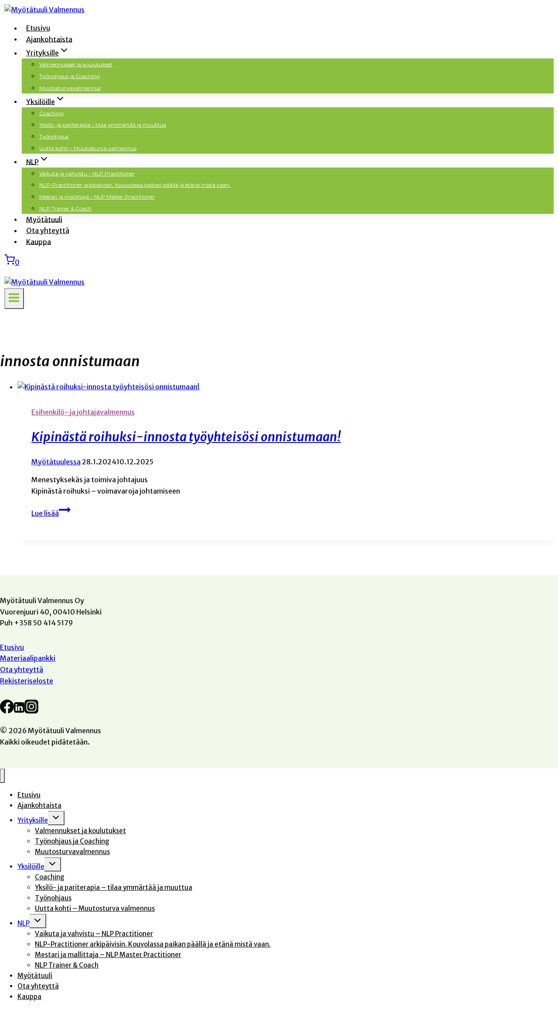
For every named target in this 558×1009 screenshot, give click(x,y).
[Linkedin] (19, 710)
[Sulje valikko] (2, 776)
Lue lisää (51, 513)
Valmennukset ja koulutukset (75, 64)
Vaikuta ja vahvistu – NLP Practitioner (87, 173)
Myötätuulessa (56, 461)
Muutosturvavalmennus (70, 88)
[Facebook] (7, 710)
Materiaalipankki (27, 658)
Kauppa (38, 241)
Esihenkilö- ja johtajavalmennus (83, 412)
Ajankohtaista (49, 38)
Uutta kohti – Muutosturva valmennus (87, 148)
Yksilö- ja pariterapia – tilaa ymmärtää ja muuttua (102, 124)
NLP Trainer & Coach (65, 208)
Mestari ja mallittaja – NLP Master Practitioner (97, 196)
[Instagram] (31, 710)
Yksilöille (30, 866)
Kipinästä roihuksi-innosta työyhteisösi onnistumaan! (186, 437)
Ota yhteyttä (47, 230)
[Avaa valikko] (14, 298)
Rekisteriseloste (26, 680)
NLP (23, 923)
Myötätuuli (44, 219)
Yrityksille (32, 820)
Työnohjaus (53, 136)
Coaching (51, 113)
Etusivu (38, 28)
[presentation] (287, 387)
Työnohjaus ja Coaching (69, 76)
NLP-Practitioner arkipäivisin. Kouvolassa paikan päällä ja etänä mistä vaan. (135, 185)
